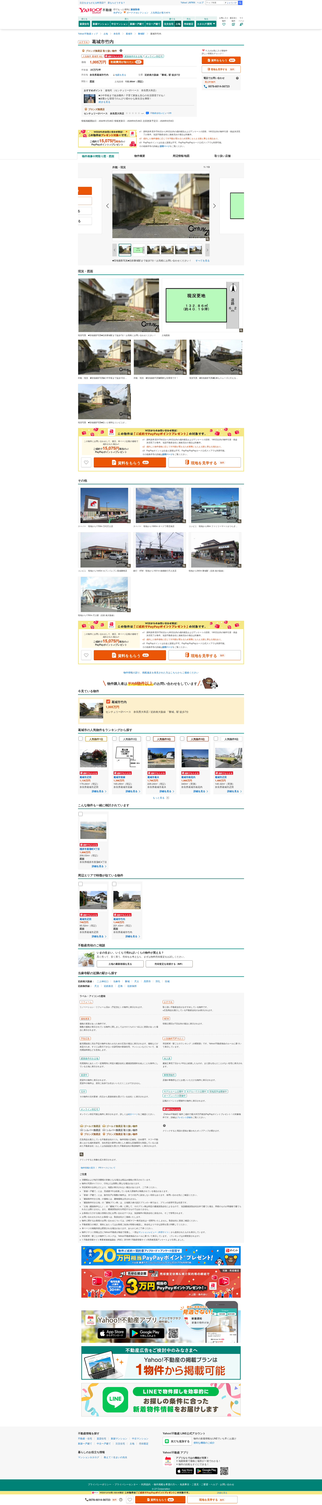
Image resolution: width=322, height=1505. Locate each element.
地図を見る (120, 74)
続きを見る (104, 101)
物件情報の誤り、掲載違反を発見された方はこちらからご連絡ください (161, 672)
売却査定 (188, 23)
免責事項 (184, 1484)
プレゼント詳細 (184, 1117)
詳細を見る (222, 1492)
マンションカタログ (88, 1457)
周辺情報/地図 (181, 156)
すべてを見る (203, 260)
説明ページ (165, 146)
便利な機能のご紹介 (204, 1442)
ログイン (117, 12)
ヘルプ (200, 2)
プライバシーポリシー (99, 1484)
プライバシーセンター (126, 1484)
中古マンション (119, 23)
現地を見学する (222, 69)
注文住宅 (168, 23)
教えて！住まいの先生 (115, 1457)
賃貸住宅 (84, 23)
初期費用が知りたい (126, 62)
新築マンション (101, 23)
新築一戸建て (137, 23)
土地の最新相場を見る (120, 963)
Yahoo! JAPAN (188, 2)
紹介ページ (133, 1114)
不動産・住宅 (85, 1438)
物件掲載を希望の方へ (165, 1484)
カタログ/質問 (204, 23)
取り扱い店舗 (222, 156)
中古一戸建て (153, 23)
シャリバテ (232, 2)
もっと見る (159, 797)
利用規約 (146, 1484)
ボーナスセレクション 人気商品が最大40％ (148, 12)
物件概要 (139, 156)
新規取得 (135, 9)
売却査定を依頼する (169, 963)
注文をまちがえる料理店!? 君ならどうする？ (102, 2)
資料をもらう (222, 60)
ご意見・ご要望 (200, 1484)
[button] (95, 206)
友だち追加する (180, 1441)
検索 (240, 3)
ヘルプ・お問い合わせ (222, 1484)
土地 (178, 23)
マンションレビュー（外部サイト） (155, 1232)
